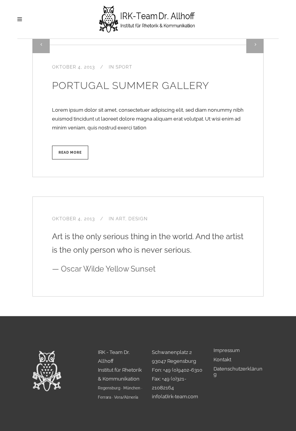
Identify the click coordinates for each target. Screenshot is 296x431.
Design (138, 218)
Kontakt (222, 359)
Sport (124, 67)
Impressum (227, 350)
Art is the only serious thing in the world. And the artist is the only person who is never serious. (148, 252)
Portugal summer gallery (130, 85)
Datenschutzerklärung (238, 371)
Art (120, 218)
